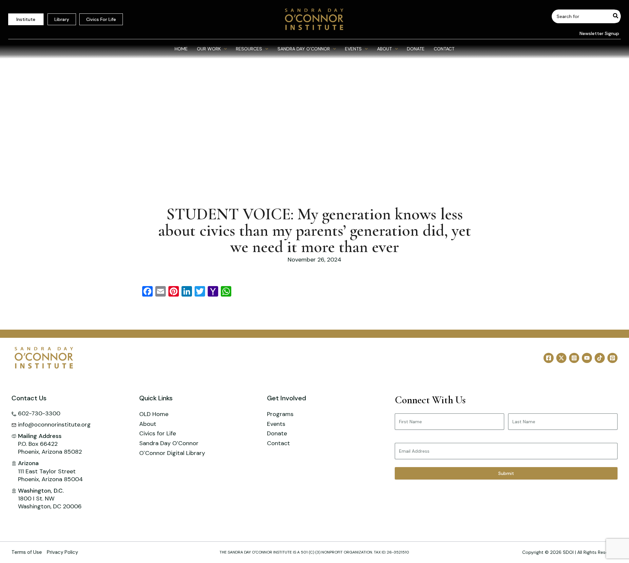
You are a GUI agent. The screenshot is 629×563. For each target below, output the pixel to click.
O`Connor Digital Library (172, 453)
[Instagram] (574, 358)
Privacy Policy (62, 552)
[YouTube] (587, 358)
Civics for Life (157, 433)
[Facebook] (548, 358)
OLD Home (153, 414)
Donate (277, 433)
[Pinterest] (612, 358)
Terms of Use (26, 552)
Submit (506, 473)
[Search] (616, 16)
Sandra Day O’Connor (169, 443)
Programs (280, 414)
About (147, 424)
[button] (597, 33)
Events (276, 424)
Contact (278, 443)
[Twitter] (561, 358)
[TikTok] (600, 358)
